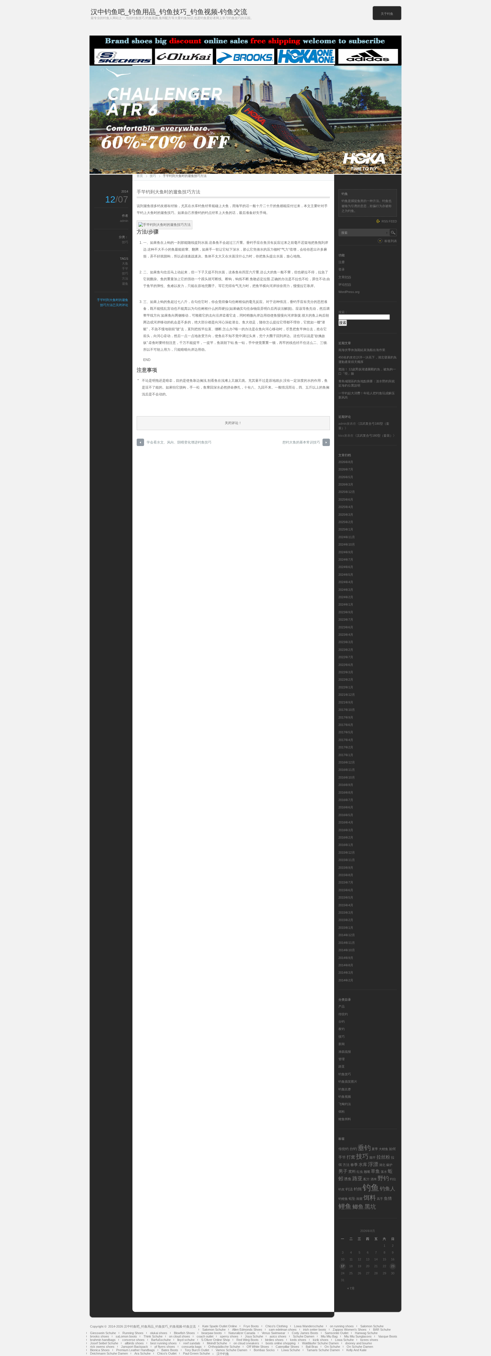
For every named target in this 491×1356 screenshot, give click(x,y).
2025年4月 (345, 507)
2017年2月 (345, 747)
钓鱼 (371, 1187)
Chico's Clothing (276, 1326)
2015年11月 (346, 860)
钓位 (393, 1179)
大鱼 (125, 263)
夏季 (375, 1149)
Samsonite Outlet (336, 1333)
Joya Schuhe (254, 1336)
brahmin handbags (103, 1339)
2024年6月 (345, 567)
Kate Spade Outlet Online (219, 1326)
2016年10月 (346, 777)
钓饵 (358, 1189)
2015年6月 (345, 890)
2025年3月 (345, 514)
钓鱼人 (387, 1189)
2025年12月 (346, 492)
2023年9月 (345, 612)
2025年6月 (345, 499)
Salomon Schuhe (372, 1326)
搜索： (343, 312)
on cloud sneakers (246, 1343)
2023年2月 (345, 649)
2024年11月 (346, 537)
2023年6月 (345, 627)
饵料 (341, 1111)
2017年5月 (345, 732)
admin (124, 220)
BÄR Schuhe (382, 1329)
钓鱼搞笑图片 (347, 1081)
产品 (341, 1006)
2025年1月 (345, 529)
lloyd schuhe (186, 1339)
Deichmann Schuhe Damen (109, 1353)
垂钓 (364, 1147)
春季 (354, 1165)
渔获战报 (344, 1051)
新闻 (341, 1044)
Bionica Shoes (100, 1350)
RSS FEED (389, 221)
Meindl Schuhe (217, 1343)
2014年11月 (346, 942)
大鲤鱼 (383, 1149)
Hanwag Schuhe (366, 1333)
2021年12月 (346, 694)
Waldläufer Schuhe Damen (320, 1343)
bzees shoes (369, 1339)
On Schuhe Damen (360, 1346)
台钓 (341, 1021)
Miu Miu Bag (329, 1336)
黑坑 (370, 1207)
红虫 (360, 1171)
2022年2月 (345, 679)
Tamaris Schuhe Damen (323, 1350)
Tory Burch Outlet (197, 1350)
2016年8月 (345, 792)
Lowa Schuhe (344, 1339)
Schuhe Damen (303, 1336)
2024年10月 (346, 544)
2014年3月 (345, 972)
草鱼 (375, 1171)
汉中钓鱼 (223, 1353)
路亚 (341, 1066)
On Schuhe (332, 1346)
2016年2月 (345, 837)
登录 (341, 269)
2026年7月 (345, 469)
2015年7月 (345, 882)
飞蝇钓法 (344, 1104)
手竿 (125, 268)
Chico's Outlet (166, 1353)
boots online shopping (281, 1343)
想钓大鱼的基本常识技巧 (301, 442)
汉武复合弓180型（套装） (375, 435)
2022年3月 (345, 672)
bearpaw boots (211, 1333)
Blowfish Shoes (184, 1333)
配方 (366, 1179)
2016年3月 (345, 830)
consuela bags (192, 1346)
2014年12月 (346, 935)
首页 (140, 176)
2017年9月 (345, 717)
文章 (344, 277)
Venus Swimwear (273, 1333)
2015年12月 (346, 852)
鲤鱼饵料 (344, 1119)
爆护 (389, 1165)
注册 (341, 262)
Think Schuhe (153, 1336)
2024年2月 (345, 597)
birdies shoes (274, 1339)
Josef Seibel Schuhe (104, 1343)
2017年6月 (345, 724)
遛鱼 (125, 283)
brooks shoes (99, 1336)
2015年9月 (345, 867)
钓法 (349, 1189)
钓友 (341, 1189)
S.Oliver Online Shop (215, 1339)
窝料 (352, 1171)
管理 (341, 1059)
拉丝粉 (383, 1156)
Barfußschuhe (161, 1339)
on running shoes (342, 1326)
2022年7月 (345, 657)
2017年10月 (346, 709)
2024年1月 (345, 604)
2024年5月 (345, 574)
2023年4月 (345, 634)
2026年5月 (345, 477)
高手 (380, 1198)
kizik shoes (320, 1339)
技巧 (153, 176)
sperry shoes (229, 1336)
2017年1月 (345, 755)
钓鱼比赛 (344, 1089)
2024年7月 (345, 559)
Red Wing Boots (247, 1339)
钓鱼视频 (344, 1096)
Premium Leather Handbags (135, 1350)
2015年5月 (345, 897)
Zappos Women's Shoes (350, 1329)
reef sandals (191, 1343)
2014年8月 (345, 965)
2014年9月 (345, 957)
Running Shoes (132, 1333)
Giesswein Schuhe (103, 1333)
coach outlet (205, 1336)
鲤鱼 (344, 1206)
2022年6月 (345, 664)
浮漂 (373, 1164)
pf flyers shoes (165, 1346)
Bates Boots (169, 1350)
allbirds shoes (134, 1343)
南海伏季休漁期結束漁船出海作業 (361, 350)
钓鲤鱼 (343, 1198)
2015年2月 (345, 920)
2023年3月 (345, 642)
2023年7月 (345, 619)
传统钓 (343, 1014)
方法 (125, 278)
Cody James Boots (305, 1333)
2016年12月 (346, 762)
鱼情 (388, 1198)
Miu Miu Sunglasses (358, 1336)
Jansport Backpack (134, 1346)
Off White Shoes (258, 1346)
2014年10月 (346, 950)
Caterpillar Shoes (287, 1346)
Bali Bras (312, 1346)
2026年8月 (345, 462)
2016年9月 (345, 785)
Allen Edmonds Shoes (247, 1329)
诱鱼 (347, 1179)
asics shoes (278, 1336)
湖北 (382, 1165)
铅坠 (352, 1199)
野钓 (383, 1178)
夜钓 (341, 1029)
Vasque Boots (387, 1336)
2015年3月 (345, 912)
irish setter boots (314, 1329)
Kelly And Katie (356, 1350)
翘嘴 (367, 1171)
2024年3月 (345, 589)
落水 (384, 1171)
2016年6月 (345, 807)
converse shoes (133, 1339)
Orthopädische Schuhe (224, 1346)
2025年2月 (345, 522)
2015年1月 (345, 927)
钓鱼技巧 (344, 1074)
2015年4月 (345, 905)
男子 (343, 1171)
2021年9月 (345, 702)
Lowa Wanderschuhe (308, 1326)
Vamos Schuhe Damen (231, 1350)
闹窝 (359, 1198)
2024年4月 (345, 582)
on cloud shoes (179, 1336)
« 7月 (351, 1288)
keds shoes (298, 1339)
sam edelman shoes (283, 1329)
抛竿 (372, 1157)
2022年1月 (345, 687)
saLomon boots (126, 1336)
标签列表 (390, 241)
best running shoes (163, 1343)
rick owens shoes (102, 1346)
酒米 (374, 1179)
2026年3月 (345, 484)
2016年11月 (346, 769)
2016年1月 (345, 845)
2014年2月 (345, 980)
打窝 (351, 1157)
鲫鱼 (358, 1207)
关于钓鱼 (387, 13)
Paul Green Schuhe (196, 1353)
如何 (392, 1149)
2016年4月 (345, 822)
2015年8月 (345, 875)
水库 (363, 1164)
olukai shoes (158, 1333)
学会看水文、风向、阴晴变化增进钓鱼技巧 (179, 442)
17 (342, 1266)
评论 (344, 284)
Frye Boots (251, 1326)
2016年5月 (345, 815)
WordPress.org (348, 292)
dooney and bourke (358, 1343)
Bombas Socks (264, 1350)
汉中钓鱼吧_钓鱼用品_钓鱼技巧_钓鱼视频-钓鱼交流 (169, 12)
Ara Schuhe (142, 1353)
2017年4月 (345, 740)
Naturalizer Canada (241, 1333)
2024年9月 (345, 552)
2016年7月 (345, 800)
